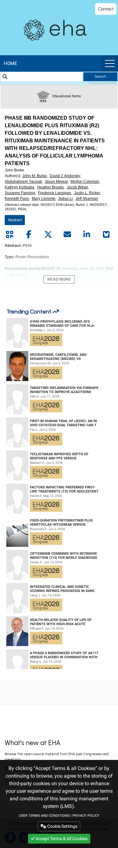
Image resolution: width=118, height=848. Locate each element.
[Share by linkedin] (87, 234)
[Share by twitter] (48, 234)
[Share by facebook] (28, 234)
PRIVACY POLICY (85, 816)
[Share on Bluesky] (106, 234)
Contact (106, 9)
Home (10, 63)
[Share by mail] (67, 234)
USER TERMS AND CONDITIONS (44, 816)
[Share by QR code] (9, 234)
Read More (59, 279)
